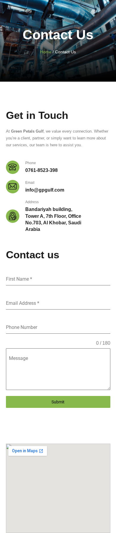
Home (45, 51)
